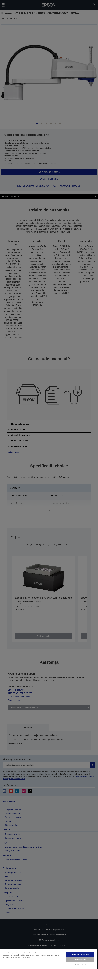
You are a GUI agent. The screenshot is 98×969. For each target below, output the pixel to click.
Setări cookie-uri (80, 965)
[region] (48, 959)
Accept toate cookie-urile (80, 954)
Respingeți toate (80, 959)
